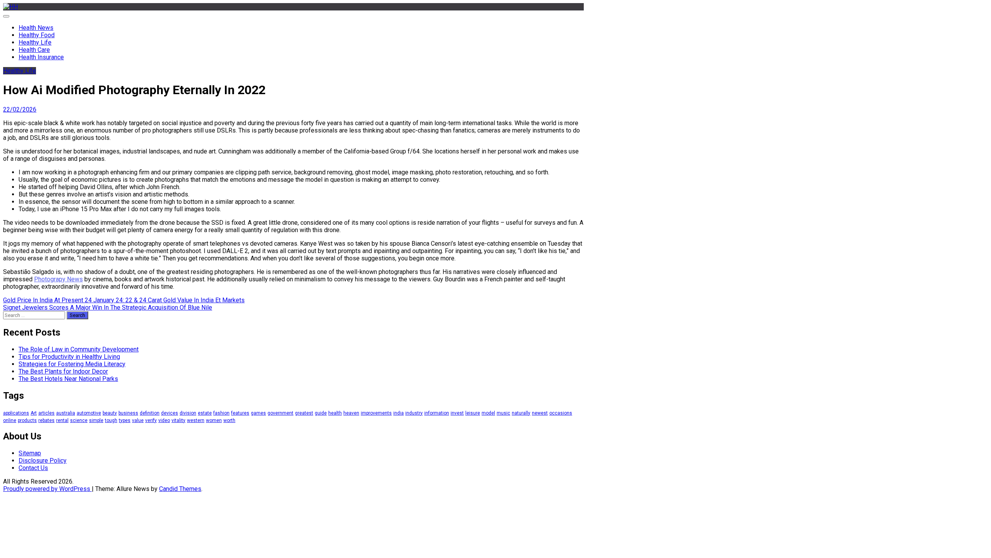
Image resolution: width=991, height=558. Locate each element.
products (27, 420)
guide (321, 413)
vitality (178, 420)
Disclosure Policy (43, 460)
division (188, 413)
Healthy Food (37, 35)
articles (46, 413)
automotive (89, 413)
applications (16, 413)
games (258, 413)
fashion (221, 413)
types (124, 420)
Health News (36, 27)
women (214, 420)
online (9, 420)
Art (34, 413)
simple (96, 420)
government (280, 413)
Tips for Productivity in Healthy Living (69, 356)
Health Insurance (41, 57)
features (240, 413)
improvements (376, 413)
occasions (560, 413)
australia (65, 413)
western (195, 420)
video (164, 420)
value (138, 420)
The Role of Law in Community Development (79, 349)
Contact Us (33, 468)
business (128, 413)
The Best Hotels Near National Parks (68, 378)
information (436, 413)
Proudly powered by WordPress (47, 489)
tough (111, 420)
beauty (110, 413)
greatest (304, 413)
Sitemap (30, 453)
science (78, 420)
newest (540, 413)
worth (229, 420)
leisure (472, 413)
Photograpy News (58, 279)
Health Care (34, 49)
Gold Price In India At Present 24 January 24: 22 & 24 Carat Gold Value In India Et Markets (124, 300)
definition (149, 413)
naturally (521, 413)
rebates (46, 420)
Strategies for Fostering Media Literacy (72, 364)
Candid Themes (180, 489)
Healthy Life (35, 42)
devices (169, 413)
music (503, 413)
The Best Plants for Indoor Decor (63, 371)
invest (457, 413)
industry (414, 413)
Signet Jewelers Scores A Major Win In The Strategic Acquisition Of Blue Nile (107, 307)
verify (151, 420)
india (398, 413)
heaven (351, 413)
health (335, 413)
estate (205, 413)
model (488, 413)
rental (62, 420)
